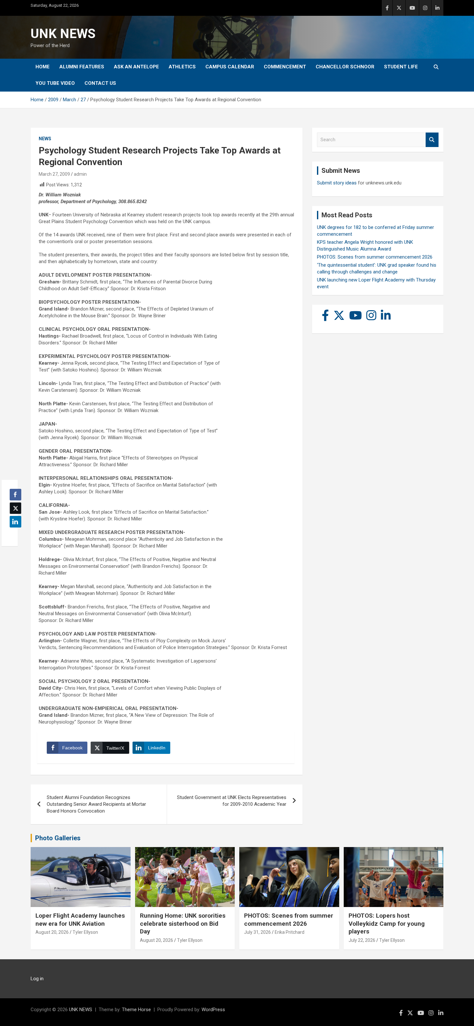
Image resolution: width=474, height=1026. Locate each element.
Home (42, 67)
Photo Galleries (58, 838)
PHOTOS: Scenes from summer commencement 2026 (374, 257)
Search (432, 140)
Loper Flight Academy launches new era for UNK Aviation (80, 919)
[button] (13, 534)
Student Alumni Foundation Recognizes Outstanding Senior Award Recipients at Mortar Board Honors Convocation (96, 804)
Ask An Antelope (136, 67)
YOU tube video (55, 83)
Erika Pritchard (289, 932)
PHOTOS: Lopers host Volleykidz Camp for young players (387, 923)
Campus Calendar (229, 67)
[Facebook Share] (15, 494)
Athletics (182, 67)
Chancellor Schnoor (345, 67)
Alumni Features (81, 67)
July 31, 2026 (257, 932)
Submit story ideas (337, 183)
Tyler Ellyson (85, 932)
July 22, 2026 (362, 940)
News (45, 138)
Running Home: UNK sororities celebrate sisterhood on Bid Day (182, 923)
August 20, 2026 (52, 932)
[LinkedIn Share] (15, 522)
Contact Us (100, 83)
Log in (37, 979)
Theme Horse (136, 1009)
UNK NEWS (63, 33)
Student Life (401, 67)
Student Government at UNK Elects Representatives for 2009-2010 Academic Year (231, 800)
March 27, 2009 (54, 174)
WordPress (213, 1009)
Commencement (285, 67)
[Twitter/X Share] (15, 508)
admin (80, 174)
